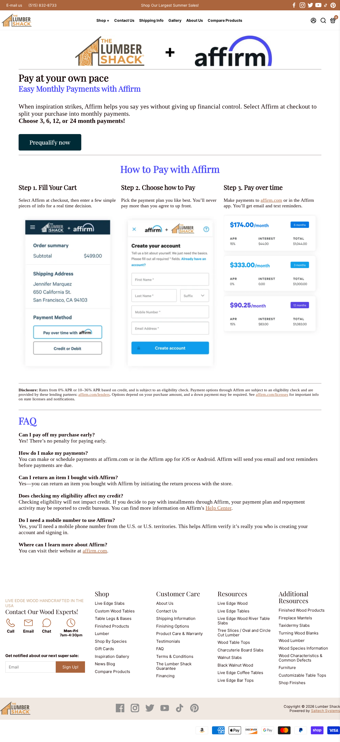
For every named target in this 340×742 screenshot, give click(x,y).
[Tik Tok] (180, 710)
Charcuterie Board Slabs (241, 650)
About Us (194, 20)
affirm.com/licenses (272, 394)
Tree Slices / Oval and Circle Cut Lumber (244, 632)
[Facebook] (120, 710)
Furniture (287, 667)
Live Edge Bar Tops (236, 680)
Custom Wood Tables (115, 611)
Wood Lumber (292, 640)
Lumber (102, 633)
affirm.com (271, 200)
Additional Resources (293, 597)
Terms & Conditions (174, 656)
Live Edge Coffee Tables (240, 672)
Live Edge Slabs (110, 603)
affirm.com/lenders (94, 394)
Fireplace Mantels (295, 617)
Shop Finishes (292, 682)
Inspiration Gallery (112, 656)
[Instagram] (135, 710)
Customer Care (178, 593)
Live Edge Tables (233, 611)
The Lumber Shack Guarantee (174, 666)
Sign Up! (70, 667)
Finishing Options (172, 626)
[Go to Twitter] (310, 5)
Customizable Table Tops (302, 675)
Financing (165, 675)
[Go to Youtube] (318, 5)
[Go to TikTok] (325, 5)
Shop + (102, 20)
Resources (232, 593)
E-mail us (14, 5)
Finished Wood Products (302, 610)
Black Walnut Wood (235, 665)
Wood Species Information (303, 648)
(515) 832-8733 (42, 5)
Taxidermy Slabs (294, 625)
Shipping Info (151, 20)
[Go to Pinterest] (333, 5)
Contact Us (124, 20)
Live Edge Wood (233, 603)
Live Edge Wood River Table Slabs (244, 620)
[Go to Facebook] (294, 5)
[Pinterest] (194, 710)
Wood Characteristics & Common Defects (300, 658)
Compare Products (225, 20)
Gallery (174, 20)
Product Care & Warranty (179, 633)
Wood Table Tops (234, 642)
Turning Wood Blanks (298, 633)
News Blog (105, 663)
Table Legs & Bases (113, 618)
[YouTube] (165, 710)
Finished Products (112, 626)
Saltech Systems (325, 711)
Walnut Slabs (230, 657)
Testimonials (168, 641)
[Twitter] (150, 710)
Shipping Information (176, 618)
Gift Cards (104, 648)
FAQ (160, 648)
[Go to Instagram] (302, 5)
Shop (102, 593)
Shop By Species (111, 641)
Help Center (218, 508)
